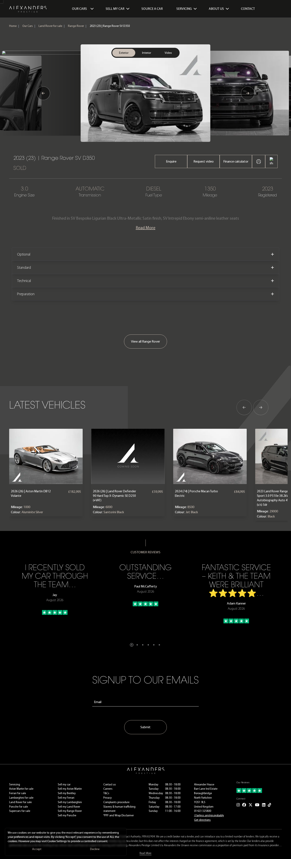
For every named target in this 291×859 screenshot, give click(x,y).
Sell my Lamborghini (70, 802)
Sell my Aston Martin (70, 788)
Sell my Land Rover (69, 806)
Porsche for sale (18, 806)
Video (168, 53)
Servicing (14, 784)
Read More (145, 227)
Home (13, 26)
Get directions (202, 819)
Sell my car (64, 784)
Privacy (107, 797)
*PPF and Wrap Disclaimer (118, 815)
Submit (145, 727)
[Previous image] (43, 93)
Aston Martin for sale (21, 788)
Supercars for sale (19, 810)
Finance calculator (235, 161)
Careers (107, 788)
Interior (146, 53)
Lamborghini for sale (21, 797)
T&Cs (106, 793)
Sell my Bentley (67, 793)
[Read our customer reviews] (259, 790)
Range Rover (76, 26)
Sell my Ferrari (66, 797)
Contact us (109, 784)
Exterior (123, 53)
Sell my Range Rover (70, 810)
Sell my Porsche (67, 815)
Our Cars (79, 9)
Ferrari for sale (17, 793)
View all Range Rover (145, 341)
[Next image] (248, 93)
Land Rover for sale (50, 26)
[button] (131, 644)
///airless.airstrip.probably (209, 815)
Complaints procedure (116, 802)
